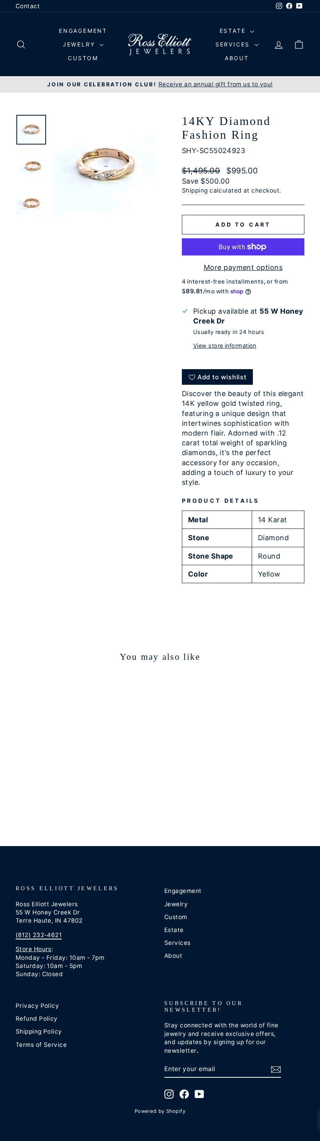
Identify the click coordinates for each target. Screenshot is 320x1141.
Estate (234, 30)
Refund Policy (37, 1018)
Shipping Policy (39, 1031)
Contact (28, 6)
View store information (224, 345)
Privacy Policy (37, 1005)
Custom (83, 58)
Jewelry (80, 44)
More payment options (243, 267)
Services (233, 44)
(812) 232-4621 (39, 935)
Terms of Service (41, 1044)
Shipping (195, 190)
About (237, 58)
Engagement (83, 30)
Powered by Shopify (160, 1111)
